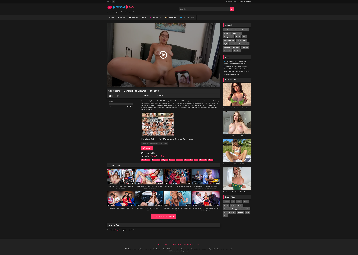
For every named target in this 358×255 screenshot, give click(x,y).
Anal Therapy (228, 29)
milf (248, 209)
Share (160, 95)
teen (212, 160)
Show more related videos (163, 216)
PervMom (227, 47)
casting (240, 205)
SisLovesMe (147, 160)
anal (233, 201)
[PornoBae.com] (121, 8)
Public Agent (236, 47)
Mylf (225, 44)
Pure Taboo (245, 47)
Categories (134, 17)
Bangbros (245, 29)
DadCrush (227, 33)
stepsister (204, 160)
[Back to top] (352, 249)
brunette (180, 160)
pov (197, 160)
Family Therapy (228, 37)
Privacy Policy (189, 245)
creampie (227, 209)
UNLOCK (148, 148)
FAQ (198, 245)
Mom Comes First (229, 40)
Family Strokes (237, 33)
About (148, 95)
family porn (235, 209)
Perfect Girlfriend (243, 44)
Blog (144, 17)
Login (241, 1)
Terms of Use (176, 245)
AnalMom (237, 29)
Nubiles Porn (233, 44)
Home (112, 17)
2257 (159, 245)
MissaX (238, 37)
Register (248, 1)
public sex (232, 212)
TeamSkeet (157, 160)
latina (243, 209)
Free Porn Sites (171, 17)
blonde (226, 205)
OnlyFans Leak (156, 17)
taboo (247, 212)
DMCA (167, 245)
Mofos (244, 37)
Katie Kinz (160, 156)
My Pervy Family (241, 40)
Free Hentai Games (188, 17)
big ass (165, 160)
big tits (173, 160)
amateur (226, 201)
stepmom (240, 212)
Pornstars (122, 17)
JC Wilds (153, 156)
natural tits (189, 160)
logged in (118, 230)
